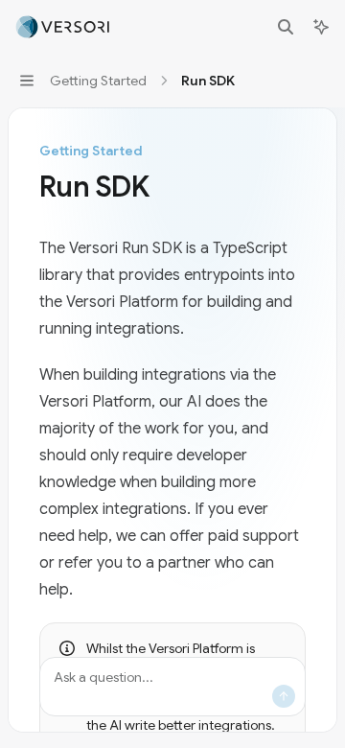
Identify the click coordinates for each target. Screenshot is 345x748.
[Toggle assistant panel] (321, 26)
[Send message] (283, 696)
